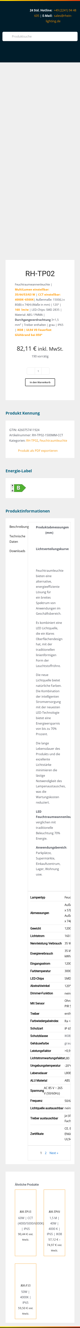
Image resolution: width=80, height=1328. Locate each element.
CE (66, 1128)
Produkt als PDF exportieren (38, 451)
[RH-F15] (25, 1266)
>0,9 (67, 1051)
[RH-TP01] (54, 1192)
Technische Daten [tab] (17, 539)
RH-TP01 (54, 1211)
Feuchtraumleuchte (53, 440)
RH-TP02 (32, 440)
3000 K (69, 971)
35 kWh (70, 951)
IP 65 (68, 1028)
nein (68, 993)
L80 (67, 1058)
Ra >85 (69, 1021)
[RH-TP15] (25, 1192)
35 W (68, 943)
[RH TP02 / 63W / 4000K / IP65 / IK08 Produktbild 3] (40, 164)
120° (68, 986)
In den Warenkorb (40, 382)
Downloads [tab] (17, 551)
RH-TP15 (25, 1211)
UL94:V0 (70, 1139)
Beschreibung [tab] (17, 527)
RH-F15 (26, 1285)
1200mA (70, 963)
